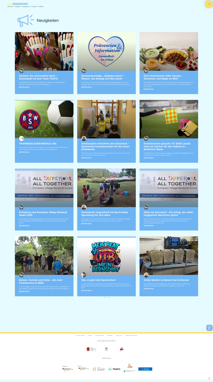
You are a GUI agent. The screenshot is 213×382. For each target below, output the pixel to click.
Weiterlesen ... (24, 87)
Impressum (119, 335)
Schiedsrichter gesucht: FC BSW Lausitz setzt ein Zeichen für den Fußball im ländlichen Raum (167, 146)
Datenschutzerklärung (131, 335)
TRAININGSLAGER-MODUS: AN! (37, 143)
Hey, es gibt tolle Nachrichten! (98, 280)
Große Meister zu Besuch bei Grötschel (166, 280)
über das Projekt (80, 335)
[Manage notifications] (209, 378)
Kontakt (90, 335)
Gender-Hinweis (99, 335)
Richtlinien (110, 335)
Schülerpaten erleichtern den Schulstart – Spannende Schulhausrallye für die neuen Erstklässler (105, 146)
